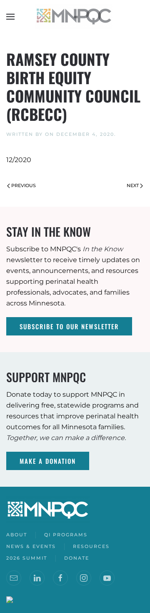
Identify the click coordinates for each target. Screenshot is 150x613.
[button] (10, 16)
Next (133, 185)
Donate (76, 558)
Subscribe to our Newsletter (69, 326)
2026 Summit (26, 558)
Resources (91, 546)
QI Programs (66, 535)
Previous (23, 185)
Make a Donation (48, 460)
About (16, 535)
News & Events (31, 546)
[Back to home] (75, 16)
